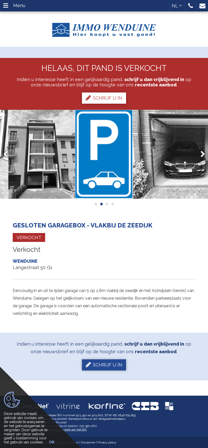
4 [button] (112, 204)
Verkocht (28, 237)
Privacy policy (107, 442)
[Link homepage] (104, 28)
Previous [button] (8, 154)
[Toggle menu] (5, 5)
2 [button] (101, 204)
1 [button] (95, 204)
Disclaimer (88, 442)
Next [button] (200, 154)
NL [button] (175, 5)
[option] (41, 154)
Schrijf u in (107, 98)
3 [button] (107, 204)
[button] (190, 5)
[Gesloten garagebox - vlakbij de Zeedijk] (41, 154)
